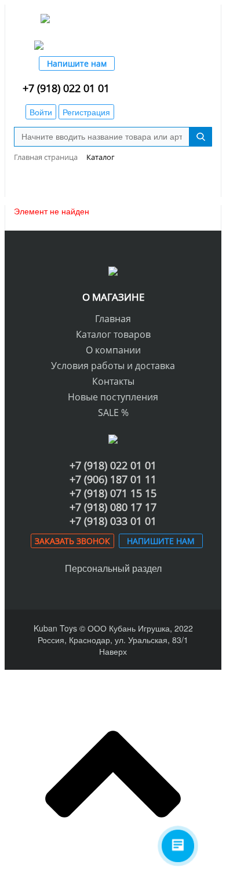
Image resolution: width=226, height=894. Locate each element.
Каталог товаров (113, 334)
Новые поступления (113, 397)
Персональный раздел (113, 568)
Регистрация (86, 112)
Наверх (113, 651)
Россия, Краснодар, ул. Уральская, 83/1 (113, 639)
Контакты (113, 381)
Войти (41, 112)
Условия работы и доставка (113, 365)
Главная (113, 318)
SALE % (113, 412)
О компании (113, 350)
